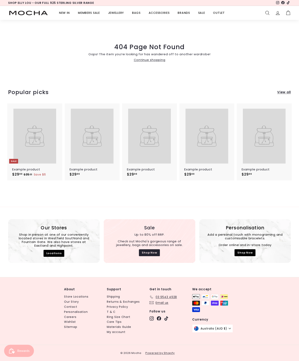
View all (284, 92)
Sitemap (70, 327)
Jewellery (116, 13)
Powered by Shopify (160, 353)
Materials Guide (119, 327)
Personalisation (76, 312)
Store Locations (76, 297)
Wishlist (70, 322)
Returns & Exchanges (123, 302)
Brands (184, 13)
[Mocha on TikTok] (166, 318)
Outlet (219, 13)
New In (64, 13)
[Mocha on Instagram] (152, 318)
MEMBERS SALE (89, 13)
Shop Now (149, 253)
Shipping (113, 297)
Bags (136, 13)
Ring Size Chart (118, 317)
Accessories (159, 13)
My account (116, 332)
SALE (201, 13)
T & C (111, 312)
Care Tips (114, 322)
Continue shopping (149, 60)
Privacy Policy (117, 307)
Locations (54, 253)
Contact (70, 307)
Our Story (71, 302)
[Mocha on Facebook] (159, 318)
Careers (70, 317)
